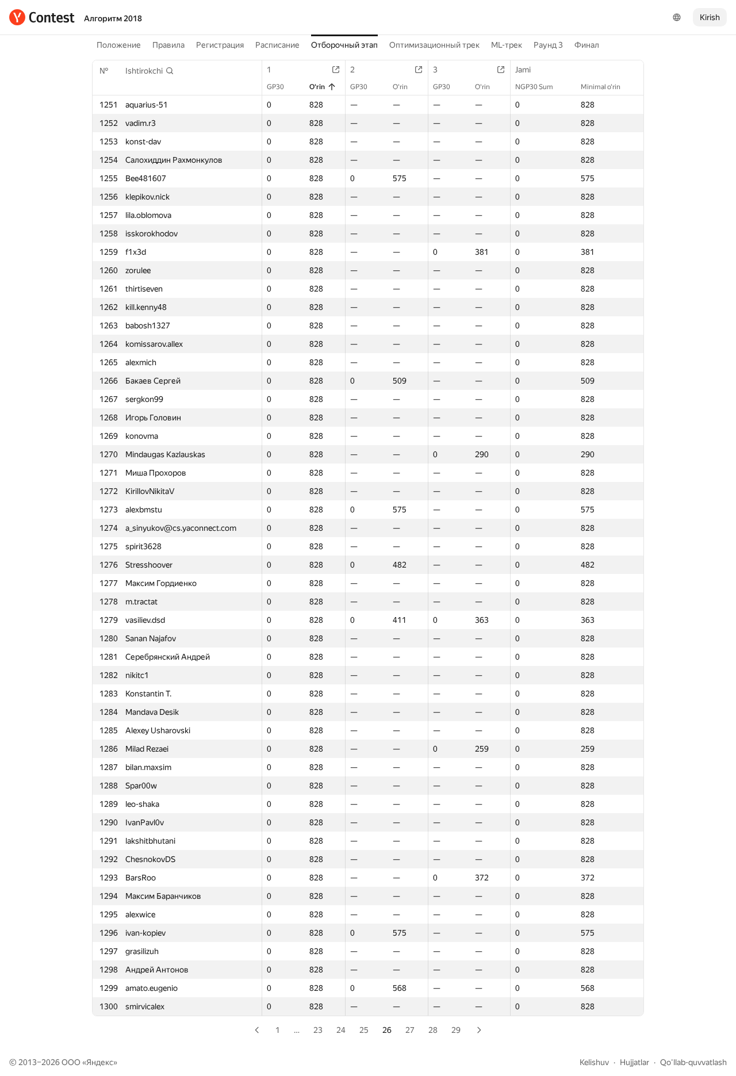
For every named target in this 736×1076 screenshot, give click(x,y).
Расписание (277, 44)
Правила (168, 44)
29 (456, 1030)
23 (318, 1030)
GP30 (275, 87)
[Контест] (42, 17)
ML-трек (506, 44)
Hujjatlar (634, 1062)
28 (433, 1030)
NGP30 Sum (534, 87)
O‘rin (317, 87)
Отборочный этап (344, 44)
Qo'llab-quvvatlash (693, 1062)
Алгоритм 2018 (113, 18)
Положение (119, 44)
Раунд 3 (548, 44)
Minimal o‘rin (600, 87)
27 (410, 1030)
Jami (523, 69)
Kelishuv (594, 1062)
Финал (586, 44)
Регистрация (220, 44)
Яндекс (99, 1062)
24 (341, 1030)
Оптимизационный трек (434, 44)
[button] (149, 70)
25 (364, 1030)
